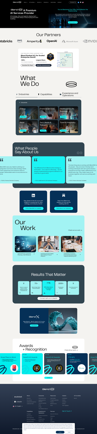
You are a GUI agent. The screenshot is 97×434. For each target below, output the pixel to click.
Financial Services (42, 398)
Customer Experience (43, 415)
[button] (25, 2)
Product (40, 417)
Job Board (64, 401)
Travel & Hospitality (42, 403)
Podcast (52, 401)
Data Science (29, 415)
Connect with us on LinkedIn (48, 298)
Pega (51, 418)
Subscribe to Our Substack (63, 208)
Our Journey (29, 400)
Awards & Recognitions (31, 401)
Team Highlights (65, 405)
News (51, 405)
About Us (28, 398)
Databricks (52, 416)
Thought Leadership (54, 400)
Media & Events (53, 403)
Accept (60, 432)
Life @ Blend (64, 398)
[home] (17, 2)
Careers (63, 400)
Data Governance (30, 421)
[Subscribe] (81, 2)
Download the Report (27, 65)
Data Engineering (30, 417)
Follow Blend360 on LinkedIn (33, 208)
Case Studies (53, 398)
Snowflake (52, 421)
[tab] (66, 27)
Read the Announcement (43, 65)
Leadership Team (30, 403)
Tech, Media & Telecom (43, 408)
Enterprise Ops (42, 419)
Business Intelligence (31, 419)
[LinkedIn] (78, 2)
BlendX (75, 398)
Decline (69, 432)
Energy (40, 406)
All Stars (64, 403)
